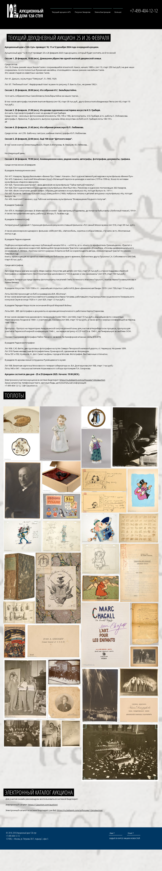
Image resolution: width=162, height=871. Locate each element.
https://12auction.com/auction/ (43, 804)
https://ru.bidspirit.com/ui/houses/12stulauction (82, 380)
